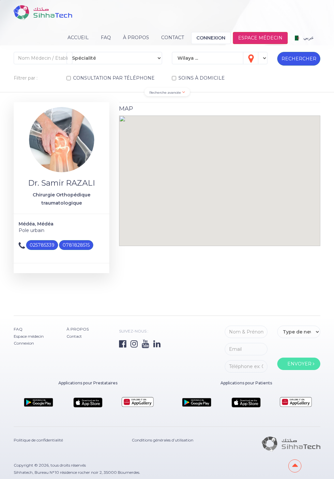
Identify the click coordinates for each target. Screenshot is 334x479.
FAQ (106, 37)
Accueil (78, 37)
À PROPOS (136, 37)
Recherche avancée (165, 92)
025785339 (42, 245)
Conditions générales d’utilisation (162, 440)
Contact (172, 37)
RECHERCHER (298, 59)
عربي (308, 37)
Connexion (210, 38)
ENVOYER (300, 364)
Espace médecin (260, 38)
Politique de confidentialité (38, 440)
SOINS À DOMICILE (201, 78)
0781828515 (76, 245)
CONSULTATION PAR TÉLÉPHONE (114, 78)
